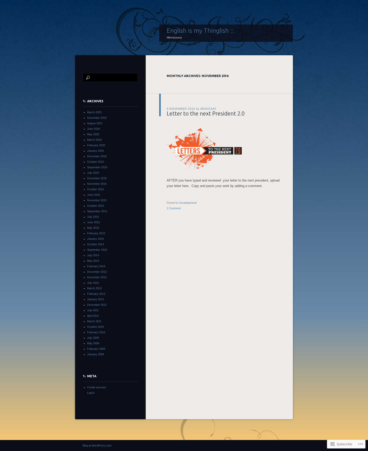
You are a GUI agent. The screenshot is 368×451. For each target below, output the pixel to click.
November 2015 (97, 200)
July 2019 (93, 172)
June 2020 (93, 128)
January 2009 (95, 354)
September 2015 (97, 211)
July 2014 (93, 255)
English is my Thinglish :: (200, 30)
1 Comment (174, 208)
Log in (90, 392)
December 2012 (97, 304)
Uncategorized (188, 202)
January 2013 (95, 299)
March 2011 (94, 321)
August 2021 (94, 123)
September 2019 (97, 167)
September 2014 (97, 249)
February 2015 (96, 233)
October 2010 (95, 326)
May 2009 (93, 343)
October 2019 (95, 161)
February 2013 (96, 293)
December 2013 (97, 271)
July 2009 (93, 337)
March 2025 (94, 112)
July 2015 (93, 216)
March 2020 (94, 139)
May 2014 (93, 260)
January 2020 (95, 150)
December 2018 (97, 178)
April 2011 (93, 315)
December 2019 (97, 156)
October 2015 (95, 205)
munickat (209, 108)
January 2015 (95, 238)
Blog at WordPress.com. (97, 445)
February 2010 (96, 332)
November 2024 (97, 117)
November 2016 (97, 183)
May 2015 (93, 227)
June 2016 (93, 194)
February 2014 (96, 266)
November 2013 (97, 277)
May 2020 (93, 134)
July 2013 (93, 282)
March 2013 (94, 288)
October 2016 (95, 189)
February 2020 (96, 145)
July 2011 (93, 310)
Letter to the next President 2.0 (206, 113)
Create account (96, 387)
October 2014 (95, 244)
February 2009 (96, 348)
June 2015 (93, 222)
